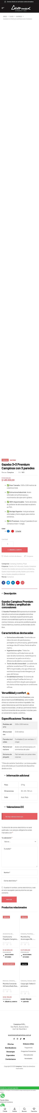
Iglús (34, 981)
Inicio (5, 16)
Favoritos (34, 1111)
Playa (11, 16)
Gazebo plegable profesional (15, 574)
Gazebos (19, 16)
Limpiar (18, 531)
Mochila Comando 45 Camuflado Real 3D (10, 986)
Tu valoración (7, 838)
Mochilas (30, 934)
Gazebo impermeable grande (11, 571)
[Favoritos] (34, 1109)
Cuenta (14, 1111)
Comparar (30, 556)
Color (3, 528)
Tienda (5, 1111)
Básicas (5, 981)
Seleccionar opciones (9, 956)
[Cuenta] (15, 1109)
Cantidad (5, 539)
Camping (13, 564)
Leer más (26, 1001)
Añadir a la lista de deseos (12, 556)
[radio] (8, 531)
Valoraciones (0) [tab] (15, 806)
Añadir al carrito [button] (11, 1001)
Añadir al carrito (15, 549)
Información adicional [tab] (17, 775)
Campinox (10, 472)
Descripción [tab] (10, 593)
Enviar (9, 899)
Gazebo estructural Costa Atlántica (22, 569)
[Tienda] (5, 1109)
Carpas (29, 981)
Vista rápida (10, 944)
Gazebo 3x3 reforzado (16, 566)
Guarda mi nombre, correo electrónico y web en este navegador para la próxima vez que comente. (19, 890)
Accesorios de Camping (7, 934)
